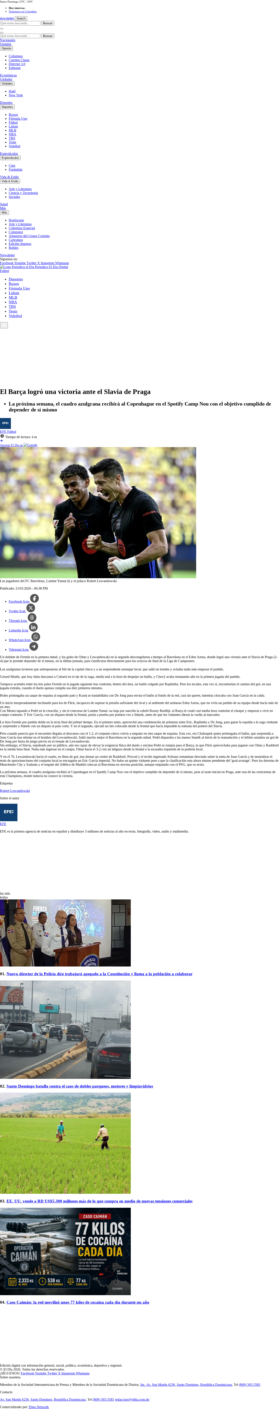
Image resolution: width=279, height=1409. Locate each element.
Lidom (13, 126)
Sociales (14, 197)
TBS (12, 138)
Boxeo (13, 114)
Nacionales (7, 40)
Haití (12, 91)
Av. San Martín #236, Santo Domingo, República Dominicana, (43, 1399)
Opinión (5, 44)
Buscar (48, 23)
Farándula (15, 169)
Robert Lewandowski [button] (15, 791)
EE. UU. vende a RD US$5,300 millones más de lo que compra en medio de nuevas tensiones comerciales (99, 1201)
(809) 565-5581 (249, 1384)
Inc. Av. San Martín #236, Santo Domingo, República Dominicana (186, 1384)
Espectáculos (9, 153)
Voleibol (14, 146)
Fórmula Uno (18, 118)
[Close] (1, 32)
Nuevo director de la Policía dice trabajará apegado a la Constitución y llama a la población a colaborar (99, 974)
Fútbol (13, 122)
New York (16, 95)
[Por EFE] (5, 428)
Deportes (6, 102)
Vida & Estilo (9, 177)
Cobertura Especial (22, 228)
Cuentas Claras (19, 60)
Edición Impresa (20, 244)
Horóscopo (16, 220)
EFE (3, 432)
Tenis (12, 142)
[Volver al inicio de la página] (4, 325)
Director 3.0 (17, 64)
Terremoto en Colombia (23, 11)
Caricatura (16, 240)
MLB (12, 130)
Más (3, 208)
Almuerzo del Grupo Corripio (29, 236)
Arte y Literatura (20, 189)
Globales (6, 79)
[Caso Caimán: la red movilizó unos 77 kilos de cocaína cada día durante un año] (139, 1252)
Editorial (14, 68)
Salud (4, 204)
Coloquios (16, 232)
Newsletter (7, 255)
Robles (13, 248)
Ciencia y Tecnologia (23, 193)
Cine (12, 165)
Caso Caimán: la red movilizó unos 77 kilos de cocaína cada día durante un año (78, 1302)
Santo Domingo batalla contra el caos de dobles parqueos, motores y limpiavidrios (80, 1086)
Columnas (16, 56)
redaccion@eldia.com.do (132, 1399)
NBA (12, 134)
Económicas (8, 75)
